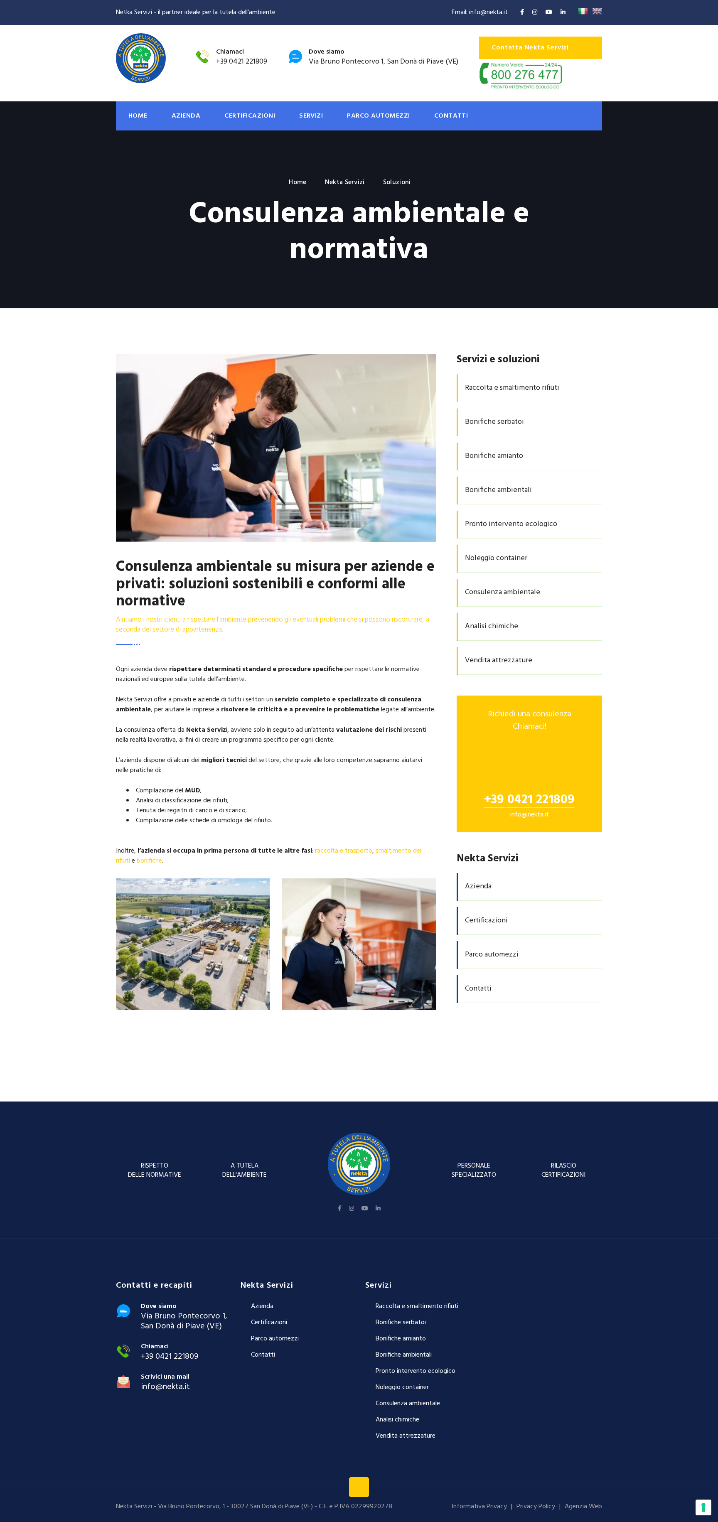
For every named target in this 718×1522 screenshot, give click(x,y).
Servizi (311, 116)
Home (138, 116)
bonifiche (149, 861)
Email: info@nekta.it (480, 12)
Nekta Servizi (345, 182)
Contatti (451, 116)
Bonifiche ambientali (404, 1355)
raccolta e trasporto (343, 851)
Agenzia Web (583, 1506)
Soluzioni (397, 182)
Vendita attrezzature (405, 1436)
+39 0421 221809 (241, 62)
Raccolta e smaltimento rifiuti (417, 1306)
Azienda (186, 116)
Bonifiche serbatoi (401, 1323)
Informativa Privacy (479, 1506)
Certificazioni (249, 116)
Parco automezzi (378, 116)
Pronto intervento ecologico (415, 1371)
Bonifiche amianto (401, 1339)
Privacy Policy (535, 1506)
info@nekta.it (529, 814)
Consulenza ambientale (408, 1404)
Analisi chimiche (397, 1420)
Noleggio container (402, 1387)
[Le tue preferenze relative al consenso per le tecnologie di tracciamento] (703, 1507)
